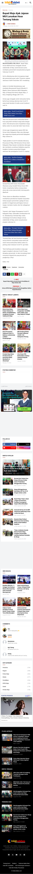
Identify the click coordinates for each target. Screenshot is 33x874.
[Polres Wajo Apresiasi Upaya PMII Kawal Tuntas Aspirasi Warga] (7, 761)
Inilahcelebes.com (17, 871)
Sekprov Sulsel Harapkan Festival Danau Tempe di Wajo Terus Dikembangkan (9, 610)
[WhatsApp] (12, 274)
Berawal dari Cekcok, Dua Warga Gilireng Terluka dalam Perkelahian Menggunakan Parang (21, 481)
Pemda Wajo (16, 689)
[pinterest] (24, 854)
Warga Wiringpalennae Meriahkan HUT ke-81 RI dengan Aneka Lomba (21, 491)
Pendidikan (16, 680)
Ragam (16, 670)
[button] (2, 2)
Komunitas (21, 267)
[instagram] (20, 854)
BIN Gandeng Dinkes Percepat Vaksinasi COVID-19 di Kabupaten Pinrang (23, 334)
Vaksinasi (5, 269)
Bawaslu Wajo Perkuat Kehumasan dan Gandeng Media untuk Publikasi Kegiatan (21, 521)
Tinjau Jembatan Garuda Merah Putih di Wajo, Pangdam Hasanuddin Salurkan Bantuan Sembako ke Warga (22, 533)
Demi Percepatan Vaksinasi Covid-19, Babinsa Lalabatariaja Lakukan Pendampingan (9, 335)
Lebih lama (28, 386)
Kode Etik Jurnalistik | (8, 865)
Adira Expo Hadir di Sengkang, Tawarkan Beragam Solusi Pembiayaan (21, 774)
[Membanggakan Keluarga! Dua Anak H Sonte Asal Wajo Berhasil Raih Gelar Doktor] (7, 793)
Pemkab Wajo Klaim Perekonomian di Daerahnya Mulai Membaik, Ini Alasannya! (8, 357)
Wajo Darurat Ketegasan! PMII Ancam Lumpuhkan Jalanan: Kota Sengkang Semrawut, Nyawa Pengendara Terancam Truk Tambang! (21, 738)
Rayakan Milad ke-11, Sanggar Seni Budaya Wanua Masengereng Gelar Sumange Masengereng (9, 589)
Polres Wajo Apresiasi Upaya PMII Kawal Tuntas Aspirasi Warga (21, 760)
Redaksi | (14, 863)
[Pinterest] (16, 274)
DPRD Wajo (16, 683)
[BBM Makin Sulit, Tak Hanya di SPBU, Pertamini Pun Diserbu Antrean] (7, 784)
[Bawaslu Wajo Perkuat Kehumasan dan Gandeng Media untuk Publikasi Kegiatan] (8, 521)
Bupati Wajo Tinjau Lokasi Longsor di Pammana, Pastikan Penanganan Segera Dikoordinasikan (21, 501)
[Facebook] (4, 274)
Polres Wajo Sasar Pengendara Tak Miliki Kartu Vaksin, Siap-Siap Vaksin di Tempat (23, 312)
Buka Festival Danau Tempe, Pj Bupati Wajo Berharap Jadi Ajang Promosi (23, 588)
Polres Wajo (16, 674)
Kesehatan (14, 267)
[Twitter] (8, 274)
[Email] (20, 274)
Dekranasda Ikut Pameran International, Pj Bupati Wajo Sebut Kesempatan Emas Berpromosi (23, 611)
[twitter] (12, 854)
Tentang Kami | (6, 863)
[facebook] (8, 854)
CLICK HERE (24, 409)
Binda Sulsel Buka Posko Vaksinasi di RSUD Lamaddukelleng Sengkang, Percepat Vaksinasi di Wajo (9, 313)
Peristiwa (16, 667)
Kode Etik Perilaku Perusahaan (16, 867)
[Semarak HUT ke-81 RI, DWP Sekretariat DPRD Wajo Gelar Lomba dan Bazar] (8, 512)
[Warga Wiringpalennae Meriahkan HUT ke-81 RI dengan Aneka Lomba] (8, 492)
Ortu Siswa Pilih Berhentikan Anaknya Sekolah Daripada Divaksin (23, 356)
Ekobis (16, 677)
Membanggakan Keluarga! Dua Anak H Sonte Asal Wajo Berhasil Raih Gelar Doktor (22, 793)
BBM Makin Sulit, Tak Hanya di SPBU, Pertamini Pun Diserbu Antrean (21, 783)
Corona (11, 10)
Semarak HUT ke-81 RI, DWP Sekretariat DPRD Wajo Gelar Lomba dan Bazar (22, 511)
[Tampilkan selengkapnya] (24, 274)
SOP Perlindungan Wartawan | (22, 865)
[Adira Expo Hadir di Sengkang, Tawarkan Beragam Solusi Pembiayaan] (7, 775)
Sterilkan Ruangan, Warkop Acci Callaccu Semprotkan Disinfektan (14, 159)
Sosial (16, 686)
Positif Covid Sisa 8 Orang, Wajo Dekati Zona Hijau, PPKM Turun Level (13, 113)
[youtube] (16, 854)
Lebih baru (5, 386)
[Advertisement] (14, 423)
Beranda (5, 10)
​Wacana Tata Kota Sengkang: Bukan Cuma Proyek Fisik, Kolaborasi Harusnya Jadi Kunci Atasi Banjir (22, 750)
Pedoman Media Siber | (24, 863)
